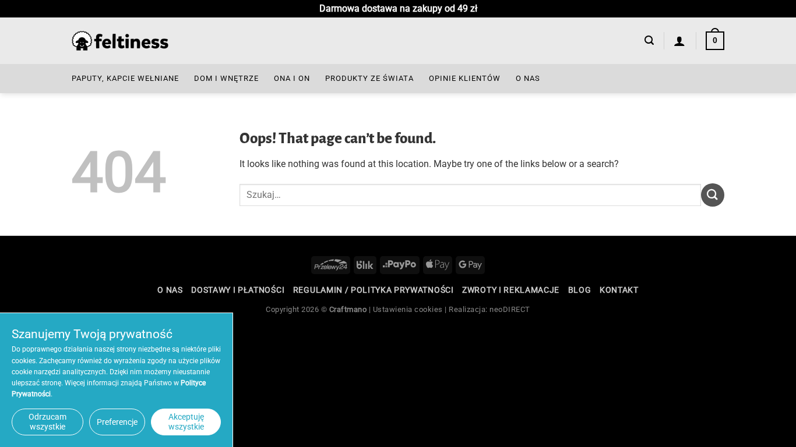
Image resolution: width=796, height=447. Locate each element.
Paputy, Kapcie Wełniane (125, 78)
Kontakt (619, 290)
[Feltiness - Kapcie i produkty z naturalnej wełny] (120, 41)
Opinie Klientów (465, 78)
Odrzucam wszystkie (47, 421)
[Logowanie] (680, 41)
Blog (579, 290)
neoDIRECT (509, 309)
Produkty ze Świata (369, 78)
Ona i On (292, 78)
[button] (649, 40)
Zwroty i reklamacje (510, 290)
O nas (528, 78)
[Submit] (712, 194)
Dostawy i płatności (237, 290)
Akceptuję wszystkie (186, 421)
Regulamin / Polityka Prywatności (373, 290)
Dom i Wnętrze (226, 78)
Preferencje (117, 422)
